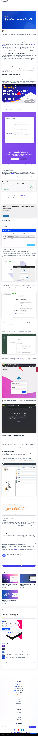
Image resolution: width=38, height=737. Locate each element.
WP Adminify (20, 358)
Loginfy (20, 684)
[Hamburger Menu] (36, 1)
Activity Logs (20, 692)
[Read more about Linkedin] (23, 730)
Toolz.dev (20, 694)
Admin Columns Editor (20, 690)
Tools (19, 699)
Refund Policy (19, 717)
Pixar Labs (28, 732)
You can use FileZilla (21, 453)
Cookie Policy (19, 719)
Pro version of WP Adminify (20, 195)
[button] (11, 667)
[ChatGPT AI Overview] (2, 610)
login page (24, 197)
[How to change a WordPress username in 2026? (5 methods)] (28, 578)
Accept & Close (33, 733)
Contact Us (19, 701)
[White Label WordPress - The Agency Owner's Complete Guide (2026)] (10, 578)
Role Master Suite (20, 688)
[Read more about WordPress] (21, 730)
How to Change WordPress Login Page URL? (9, 615)
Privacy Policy (19, 715)
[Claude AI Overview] (5, 610)
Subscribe (18, 565)
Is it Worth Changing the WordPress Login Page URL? (10, 614)
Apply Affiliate (19, 712)
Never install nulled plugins (8, 109)
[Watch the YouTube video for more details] (19, 730)
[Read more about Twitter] (16, 730)
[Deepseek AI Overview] (12, 610)
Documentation (19, 703)
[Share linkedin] (9, 667)
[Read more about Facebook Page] (14, 730)
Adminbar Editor (20, 686)
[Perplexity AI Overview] (7, 610)
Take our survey (16, 549)
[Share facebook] (3, 667)
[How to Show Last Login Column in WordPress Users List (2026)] (10, 594)
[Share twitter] (6, 667)
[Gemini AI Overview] (9, 610)
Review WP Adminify (19, 706)
